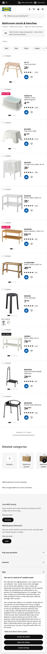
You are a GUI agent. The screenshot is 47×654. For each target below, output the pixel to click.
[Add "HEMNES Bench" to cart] (26, 351)
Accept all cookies (23, 637)
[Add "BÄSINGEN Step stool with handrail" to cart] (26, 386)
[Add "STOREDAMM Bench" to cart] (26, 277)
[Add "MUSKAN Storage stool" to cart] (26, 177)
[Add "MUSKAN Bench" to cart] (26, 210)
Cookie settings (23, 648)
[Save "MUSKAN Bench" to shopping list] (31, 210)
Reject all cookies (23, 642)
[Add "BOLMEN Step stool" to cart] (26, 144)
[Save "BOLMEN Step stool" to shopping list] (31, 144)
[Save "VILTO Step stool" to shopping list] (31, 77)
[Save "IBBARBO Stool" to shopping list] (31, 310)
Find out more (7, 515)
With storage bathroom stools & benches (17, 488)
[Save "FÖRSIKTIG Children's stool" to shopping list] (31, 112)
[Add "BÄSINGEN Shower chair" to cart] (26, 417)
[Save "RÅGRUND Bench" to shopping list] (31, 244)
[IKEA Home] (6, 9)
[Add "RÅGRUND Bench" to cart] (26, 244)
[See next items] (44, 48)
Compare (7, 56)
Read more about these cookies (15, 631)
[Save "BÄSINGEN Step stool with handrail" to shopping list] (31, 386)
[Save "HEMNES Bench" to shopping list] (31, 351)
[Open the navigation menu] (42, 9)
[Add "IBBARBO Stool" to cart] (26, 310)
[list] (23, 461)
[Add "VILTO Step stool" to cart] (26, 77)
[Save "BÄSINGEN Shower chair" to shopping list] (31, 417)
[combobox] (23, 16)
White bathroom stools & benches (14, 482)
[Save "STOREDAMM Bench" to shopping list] (31, 277)
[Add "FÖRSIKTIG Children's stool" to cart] (26, 112)
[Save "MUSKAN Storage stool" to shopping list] (31, 177)
